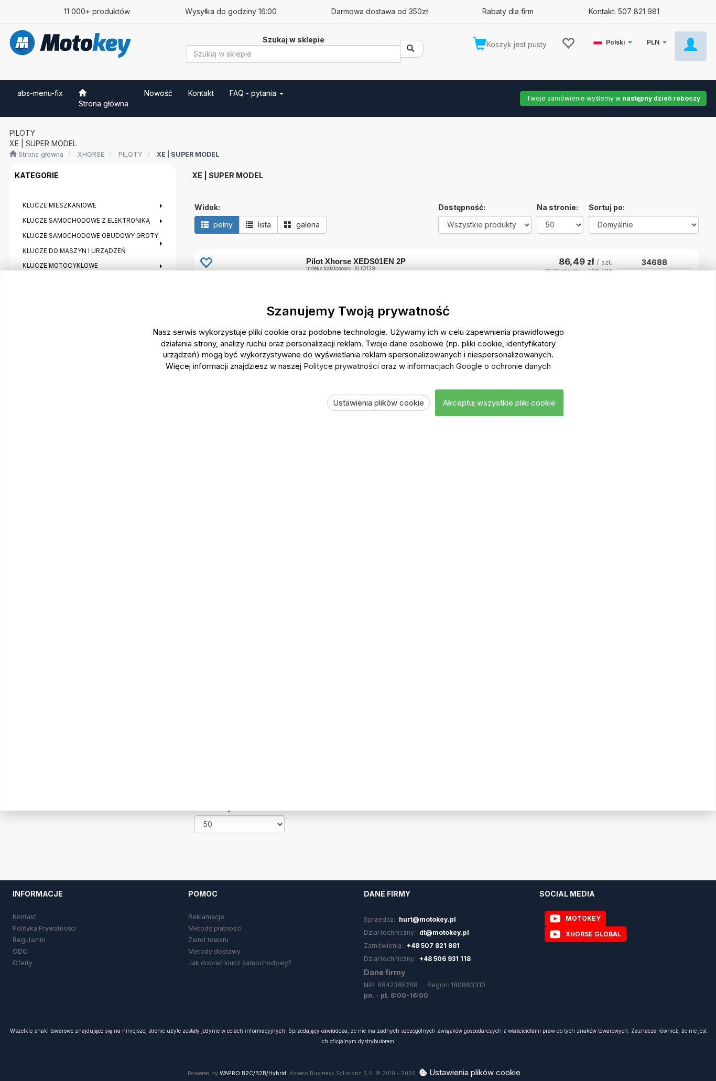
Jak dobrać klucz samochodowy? (239, 963)
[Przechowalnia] (568, 42)
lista (263, 224)
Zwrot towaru (208, 940)
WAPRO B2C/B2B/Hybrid (253, 1073)
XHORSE (91, 154)
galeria (307, 224)
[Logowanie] (691, 46)
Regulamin (29, 940)
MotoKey (583, 918)
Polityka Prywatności (44, 928)
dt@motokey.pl (444, 932)
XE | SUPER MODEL (188, 154)
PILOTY (130, 154)
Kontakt (24, 917)
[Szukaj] (412, 49)
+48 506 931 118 (445, 959)
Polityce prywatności (341, 365)
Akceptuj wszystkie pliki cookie (499, 403)
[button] (614, 40)
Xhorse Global (593, 934)
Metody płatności (215, 928)
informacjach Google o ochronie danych (479, 365)
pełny (222, 224)
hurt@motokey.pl (427, 919)
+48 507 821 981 (433, 945)
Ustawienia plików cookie (378, 403)
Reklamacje (206, 917)
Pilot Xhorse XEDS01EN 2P (356, 261)
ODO (20, 951)
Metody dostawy (214, 951)
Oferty (22, 963)
